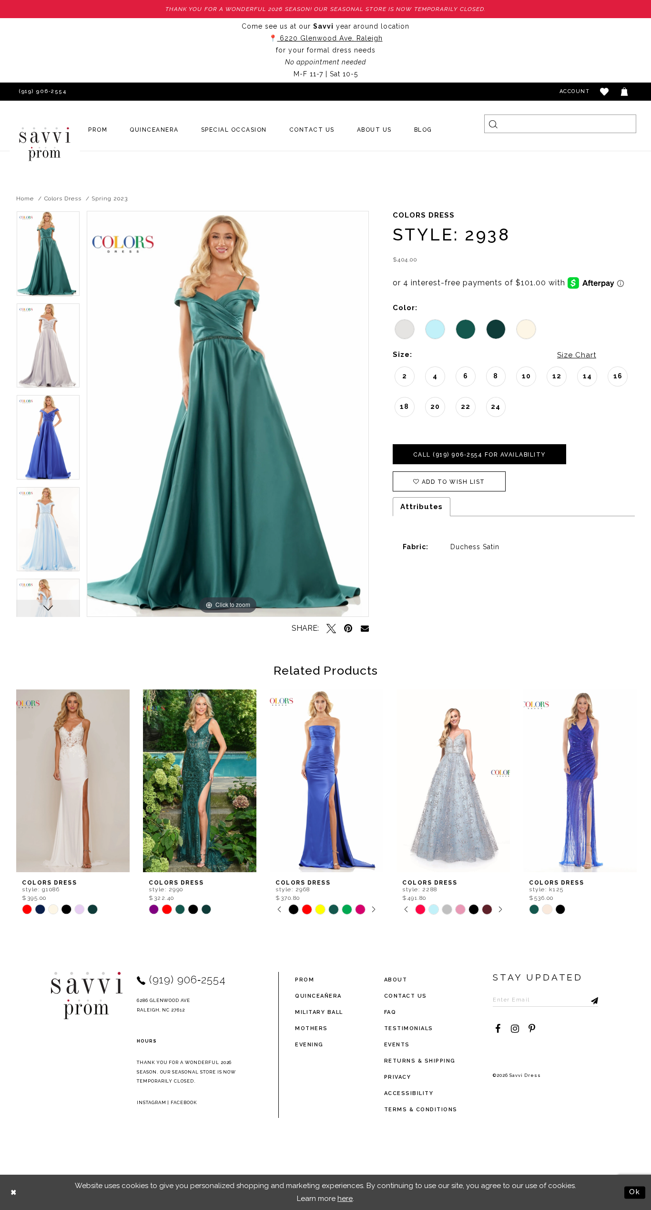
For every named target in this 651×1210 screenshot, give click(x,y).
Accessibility (409, 1093)
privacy (397, 1077)
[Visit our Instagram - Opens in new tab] (514, 1028)
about (395, 980)
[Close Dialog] (14, 1192)
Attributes (421, 506)
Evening (309, 1045)
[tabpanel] (48, 257)
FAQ (390, 1012)
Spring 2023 (109, 198)
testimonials (408, 1028)
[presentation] (73, 780)
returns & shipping (420, 1061)
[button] (605, 92)
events (397, 1045)
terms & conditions (421, 1109)
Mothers (311, 1028)
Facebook (184, 1102)
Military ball (319, 1012)
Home (25, 198)
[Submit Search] (493, 124)
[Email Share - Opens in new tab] (365, 628)
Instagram (151, 1102)
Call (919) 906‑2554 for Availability (479, 454)
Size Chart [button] (576, 355)
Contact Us (405, 996)
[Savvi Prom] (45, 144)
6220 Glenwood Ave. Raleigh (330, 38)
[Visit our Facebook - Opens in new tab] (497, 1028)
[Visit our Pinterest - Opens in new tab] (532, 1028)
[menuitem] (98, 130)
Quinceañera (318, 996)
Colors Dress (62, 198)
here (345, 1198)
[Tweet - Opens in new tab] (331, 628)
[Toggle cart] (625, 92)
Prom (304, 980)
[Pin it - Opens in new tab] (348, 628)
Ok (635, 1192)
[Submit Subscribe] (591, 999)
